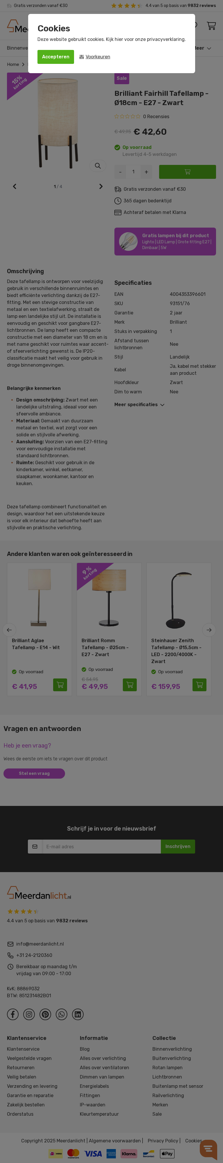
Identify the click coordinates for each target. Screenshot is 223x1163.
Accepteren (55, 57)
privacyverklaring (166, 39)
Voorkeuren (98, 57)
